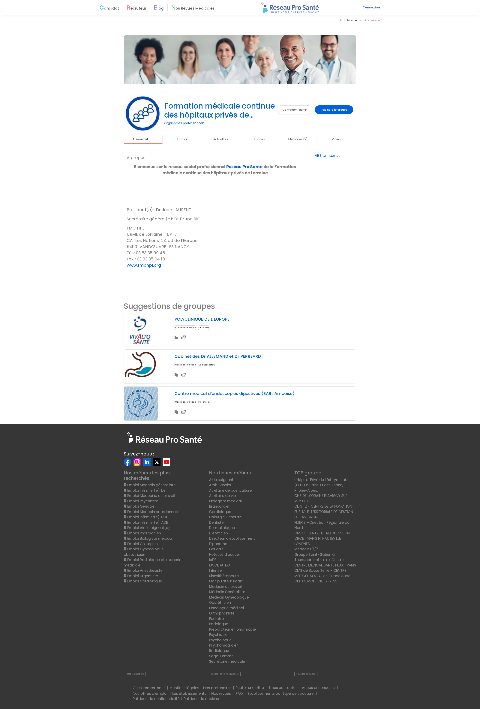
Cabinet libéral (206, 364)
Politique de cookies (201, 698)
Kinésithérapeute (224, 575)
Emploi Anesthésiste (144, 570)
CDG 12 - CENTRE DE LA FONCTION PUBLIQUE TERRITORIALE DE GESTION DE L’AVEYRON (323, 512)
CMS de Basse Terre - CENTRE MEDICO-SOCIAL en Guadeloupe (322, 573)
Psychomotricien (223, 645)
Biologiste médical (225, 501)
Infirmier (216, 570)
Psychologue (220, 640)
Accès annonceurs (319, 687)
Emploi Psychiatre (142, 501)
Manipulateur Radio (226, 581)
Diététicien (218, 533)
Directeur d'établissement (232, 538)
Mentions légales (184, 687)
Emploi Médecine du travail (150, 495)
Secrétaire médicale (227, 661)
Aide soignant (221, 479)
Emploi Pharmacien (143, 533)
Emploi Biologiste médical (149, 538)
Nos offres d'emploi (150, 693)
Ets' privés (203, 327)
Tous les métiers (134, 673)
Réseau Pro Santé (244, 167)
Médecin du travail (226, 586)
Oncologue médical (226, 608)
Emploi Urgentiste (142, 575)
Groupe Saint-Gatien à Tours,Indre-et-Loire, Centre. (319, 557)
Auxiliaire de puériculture (230, 490)
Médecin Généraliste (227, 591)
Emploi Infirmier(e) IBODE (148, 517)
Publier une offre (250, 687)
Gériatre (216, 549)
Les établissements (189, 693)
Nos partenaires (217, 687)
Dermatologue (222, 527)
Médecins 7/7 (306, 549)
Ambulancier (220, 485)
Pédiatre (216, 618)
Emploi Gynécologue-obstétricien (145, 552)
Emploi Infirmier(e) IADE (147, 522)
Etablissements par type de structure (281, 693)
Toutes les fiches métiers (225, 673)
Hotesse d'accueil (224, 554)
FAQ (240, 693)
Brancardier (219, 506)
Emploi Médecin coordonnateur (154, 511)
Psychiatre (218, 634)
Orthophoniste (222, 613)
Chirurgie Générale (225, 517)
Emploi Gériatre (140, 506)
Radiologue (219, 650)
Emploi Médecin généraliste (151, 485)
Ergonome (218, 543)
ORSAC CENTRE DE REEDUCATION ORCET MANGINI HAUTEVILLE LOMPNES (322, 538)
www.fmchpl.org (144, 265)
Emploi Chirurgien (142, 543)
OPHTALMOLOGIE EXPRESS (315, 581)
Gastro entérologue (185, 327)
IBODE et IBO (219, 565)
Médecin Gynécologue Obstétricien (229, 600)
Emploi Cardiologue (144, 581)
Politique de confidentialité (156, 698)
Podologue (218, 623)
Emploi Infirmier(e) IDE (145, 490)
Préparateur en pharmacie (232, 629)
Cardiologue (220, 511)
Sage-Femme (221, 656)
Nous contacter (283, 687)
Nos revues (221, 693)
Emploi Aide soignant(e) (148, 527)
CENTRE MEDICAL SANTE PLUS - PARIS (325, 565)
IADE (212, 559)
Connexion (371, 7)
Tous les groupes (306, 673)
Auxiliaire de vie (222, 495)
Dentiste (216, 522)
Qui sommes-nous (149, 687)
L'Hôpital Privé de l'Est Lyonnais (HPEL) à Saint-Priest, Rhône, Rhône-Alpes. (321, 485)
